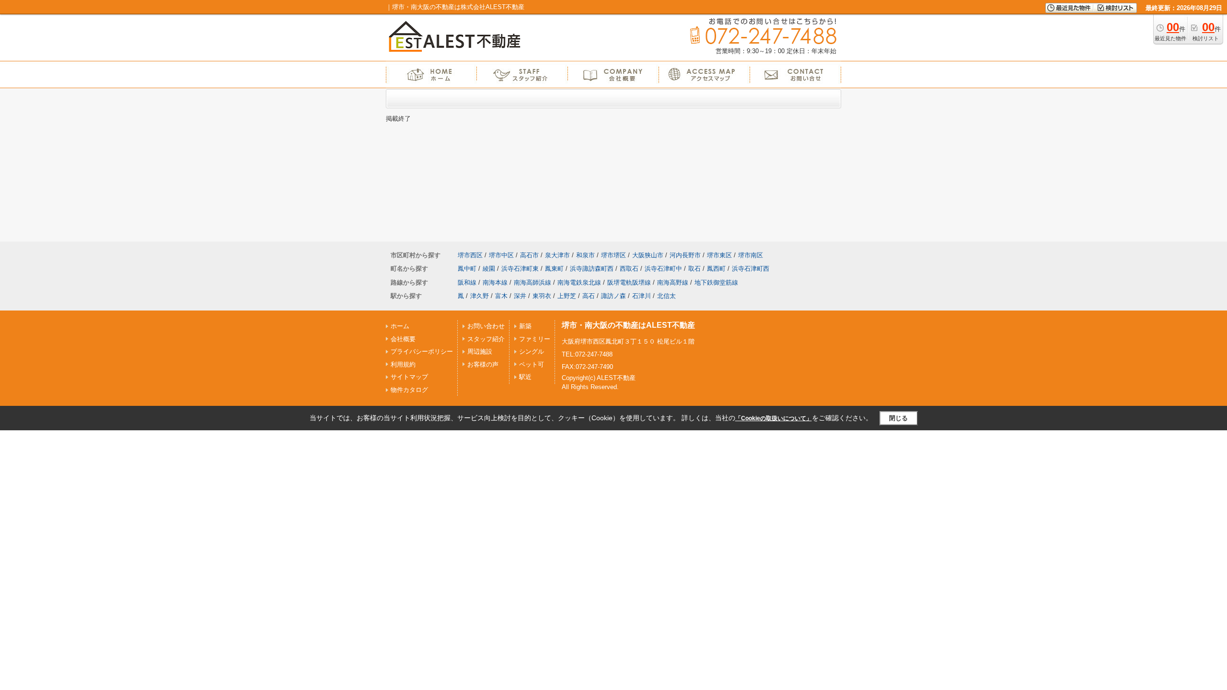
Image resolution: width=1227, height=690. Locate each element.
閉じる (898, 418)
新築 (525, 326)
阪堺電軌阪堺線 (629, 282)
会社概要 (403, 339)
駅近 (525, 376)
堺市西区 (470, 255)
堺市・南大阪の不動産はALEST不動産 (628, 325)
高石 (588, 295)
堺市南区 (750, 255)
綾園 (489, 268)
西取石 (629, 268)
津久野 (479, 295)
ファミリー (534, 339)
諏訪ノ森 (613, 295)
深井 (520, 295)
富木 (501, 295)
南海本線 (495, 282)
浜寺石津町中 (663, 268)
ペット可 (531, 364)
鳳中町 (467, 268)
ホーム (400, 326)
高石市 (529, 255)
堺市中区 (501, 255)
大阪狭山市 (647, 255)
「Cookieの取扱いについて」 (773, 418)
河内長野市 (685, 255)
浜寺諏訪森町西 (592, 268)
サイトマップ (409, 376)
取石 (694, 268)
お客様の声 (482, 364)
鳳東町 (554, 268)
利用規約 (403, 364)
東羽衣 (541, 295)
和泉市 (585, 255)
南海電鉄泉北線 (579, 282)
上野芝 (566, 295)
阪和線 (467, 282)
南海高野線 (672, 282)
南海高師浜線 (532, 282)
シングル (531, 351)
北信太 (666, 295)
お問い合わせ (486, 326)
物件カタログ (409, 389)
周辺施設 (479, 351)
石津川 (641, 295)
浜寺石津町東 (520, 268)
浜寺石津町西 (750, 268)
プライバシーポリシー (422, 351)
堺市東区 (719, 255)
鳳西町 (716, 268)
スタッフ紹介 (486, 339)
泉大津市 (557, 255)
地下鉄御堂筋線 (716, 282)
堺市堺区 (613, 255)
